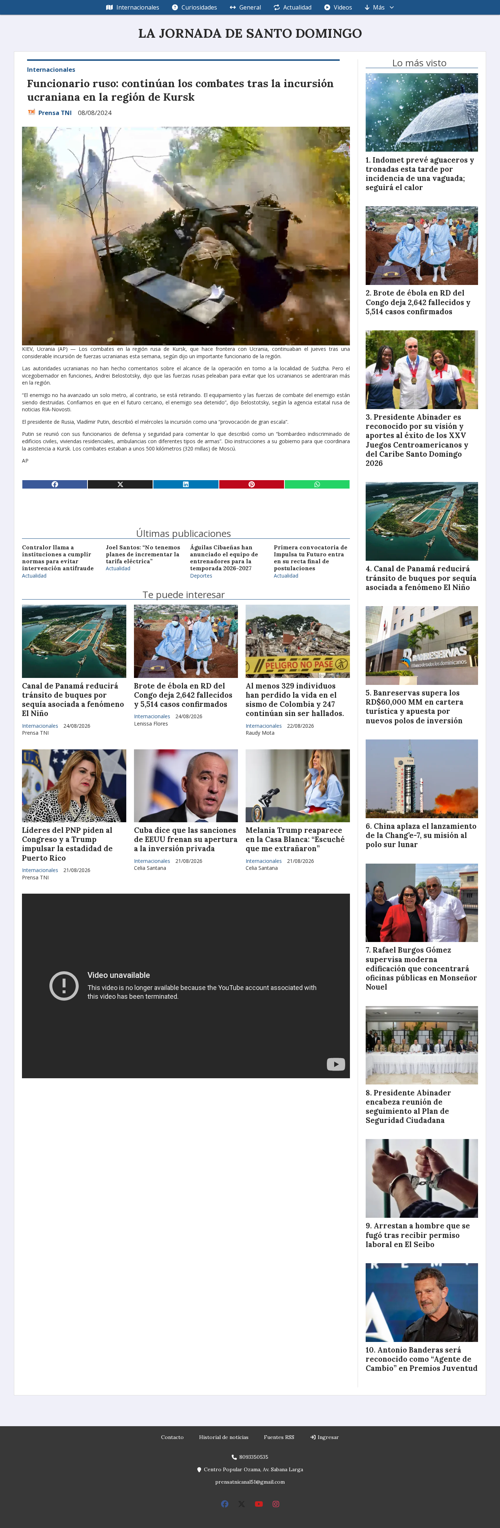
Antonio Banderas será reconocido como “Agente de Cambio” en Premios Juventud (422, 1359)
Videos (343, 7)
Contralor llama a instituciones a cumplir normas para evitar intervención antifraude (58, 558)
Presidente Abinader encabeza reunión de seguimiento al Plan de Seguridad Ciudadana (408, 1106)
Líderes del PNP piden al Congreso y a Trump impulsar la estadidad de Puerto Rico (67, 844)
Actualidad (297, 7)
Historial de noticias (224, 1437)
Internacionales (137, 7)
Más (379, 7)
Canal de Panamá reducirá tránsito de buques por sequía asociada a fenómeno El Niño (73, 700)
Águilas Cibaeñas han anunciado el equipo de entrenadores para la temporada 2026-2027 (224, 558)
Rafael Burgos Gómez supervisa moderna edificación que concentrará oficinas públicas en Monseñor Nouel (421, 968)
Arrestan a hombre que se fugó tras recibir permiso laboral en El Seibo (418, 1235)
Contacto (172, 1437)
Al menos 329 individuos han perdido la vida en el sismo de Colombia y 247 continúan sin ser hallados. (295, 700)
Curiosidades (199, 7)
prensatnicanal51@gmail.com (250, 1482)
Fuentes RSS (279, 1437)
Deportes (201, 575)
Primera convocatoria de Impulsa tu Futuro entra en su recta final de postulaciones (310, 558)
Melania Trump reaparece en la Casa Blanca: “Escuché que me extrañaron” (295, 839)
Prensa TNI (55, 112)
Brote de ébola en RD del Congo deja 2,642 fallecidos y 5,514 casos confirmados (183, 695)
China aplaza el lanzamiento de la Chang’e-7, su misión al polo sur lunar (421, 835)
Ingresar (327, 1437)
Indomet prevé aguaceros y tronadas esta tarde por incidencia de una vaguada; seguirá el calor (420, 174)
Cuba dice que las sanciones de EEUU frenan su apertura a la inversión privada (186, 839)
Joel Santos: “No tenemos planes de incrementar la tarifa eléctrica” (143, 554)
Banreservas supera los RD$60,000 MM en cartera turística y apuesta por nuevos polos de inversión (414, 707)
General (250, 7)
